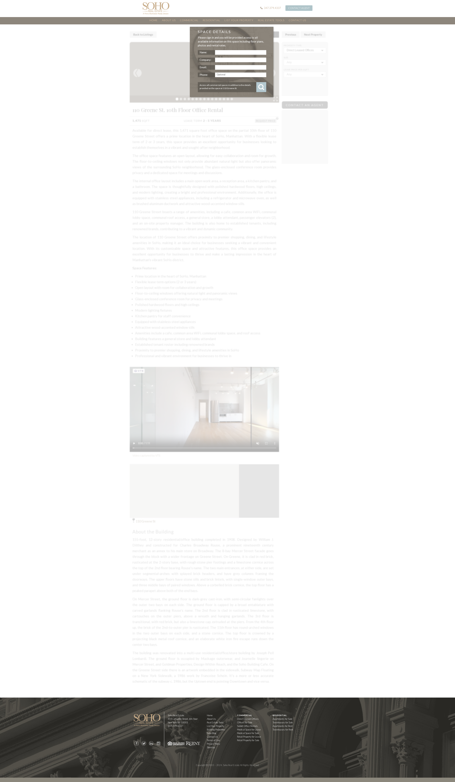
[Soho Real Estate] (155, 8)
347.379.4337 (272, 7)
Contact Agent (299, 8)
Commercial (189, 20)
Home (153, 20)
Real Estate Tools (271, 20)
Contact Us (297, 20)
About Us (169, 20)
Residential (211, 20)
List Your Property (238, 20)
